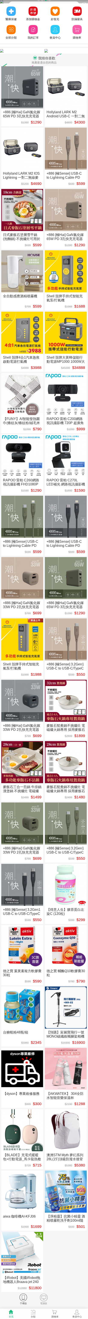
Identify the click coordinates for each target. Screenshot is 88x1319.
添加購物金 (33, 19)
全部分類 (11, 37)
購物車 (77, 37)
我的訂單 (33, 37)
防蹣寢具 (77, 19)
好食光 (55, 19)
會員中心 (55, 37)
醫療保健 (11, 19)
